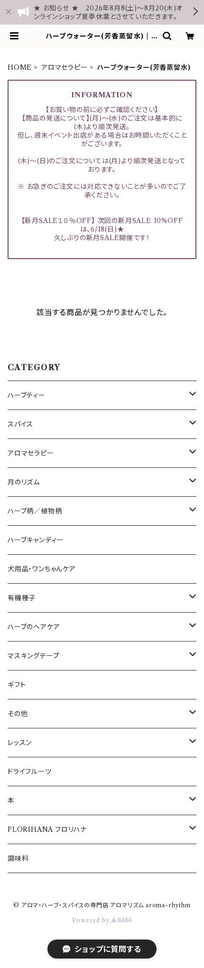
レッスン (20, 742)
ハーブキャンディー (36, 540)
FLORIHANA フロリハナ (47, 829)
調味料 (18, 858)
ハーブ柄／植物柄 (35, 511)
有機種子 (22, 598)
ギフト (17, 684)
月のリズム (24, 482)
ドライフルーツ (30, 771)
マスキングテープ (33, 656)
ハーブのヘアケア (34, 627)
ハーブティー (27, 395)
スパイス (20, 424)
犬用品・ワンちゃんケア (42, 569)
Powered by (91, 920)
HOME (20, 67)
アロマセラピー (64, 67)
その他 (18, 713)
